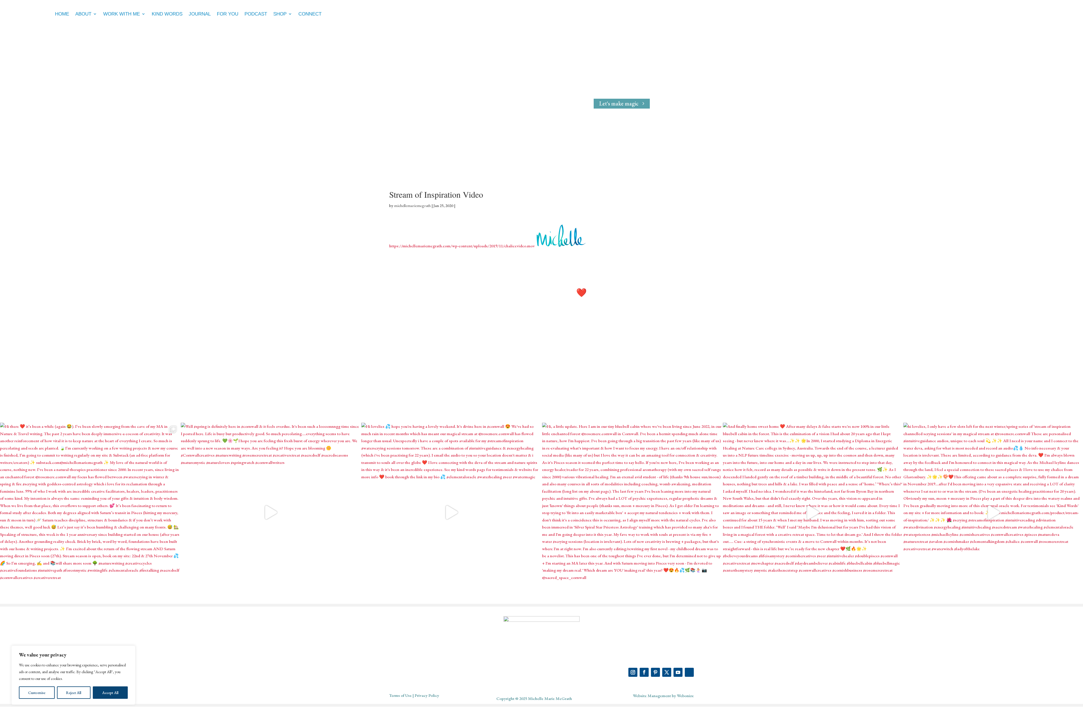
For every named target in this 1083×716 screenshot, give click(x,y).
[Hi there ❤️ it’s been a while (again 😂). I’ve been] (90, 512)
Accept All (110, 692)
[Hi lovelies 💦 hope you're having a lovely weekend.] (451, 512)
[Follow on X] (666, 672)
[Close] (129, 650)
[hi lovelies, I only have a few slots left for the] (993, 512)
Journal (200, 14)
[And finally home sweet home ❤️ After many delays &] (812, 512)
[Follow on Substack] (689, 672)
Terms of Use (400, 695)
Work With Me (121, 14)
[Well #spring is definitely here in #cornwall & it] (270, 512)
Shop (280, 14)
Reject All (73, 692)
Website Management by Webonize (663, 695)
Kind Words (167, 14)
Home (62, 14)
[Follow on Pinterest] (655, 672)
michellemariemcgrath (412, 205)
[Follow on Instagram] (632, 672)
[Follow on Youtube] (678, 672)
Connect (310, 14)
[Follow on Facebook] (644, 672)
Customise (36, 692)
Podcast (256, 14)
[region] (73, 675)
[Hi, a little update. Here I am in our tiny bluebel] (632, 512)
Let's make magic (619, 103)
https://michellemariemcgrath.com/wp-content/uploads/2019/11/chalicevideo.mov (462, 245)
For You (227, 14)
